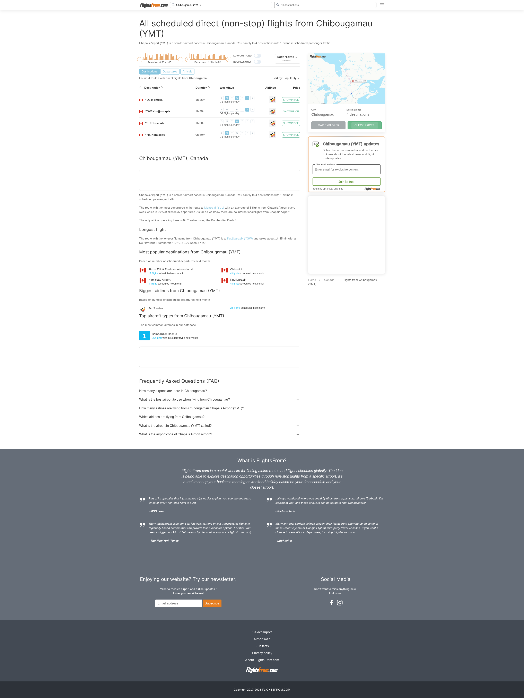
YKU (155, 123)
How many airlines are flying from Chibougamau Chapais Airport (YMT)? (191, 408)
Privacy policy (262, 653)
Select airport (262, 632)
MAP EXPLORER (328, 125)
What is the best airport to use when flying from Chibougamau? (184, 399)
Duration (201, 87)
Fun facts (262, 646)
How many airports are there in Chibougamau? (173, 391)
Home (312, 279)
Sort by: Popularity (285, 78)
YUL (154, 99)
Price (296, 87)
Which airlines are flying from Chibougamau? (171, 417)
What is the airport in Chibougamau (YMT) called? (175, 425)
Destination (152, 87)
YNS (155, 134)
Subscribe (212, 603)
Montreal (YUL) (214, 207)
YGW (157, 111)
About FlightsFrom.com (262, 660)
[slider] (139, 59)
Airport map (262, 639)
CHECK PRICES (365, 125)
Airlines (270, 87)
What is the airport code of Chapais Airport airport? (175, 434)
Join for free (346, 181)
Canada (329, 279)
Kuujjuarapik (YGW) (240, 238)
